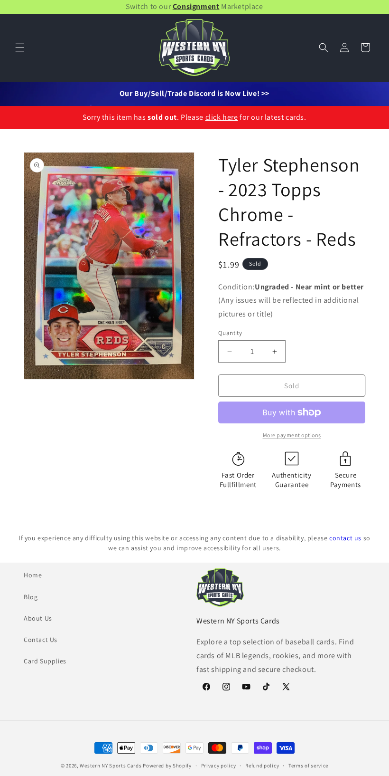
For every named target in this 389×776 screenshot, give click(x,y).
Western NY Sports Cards (110, 765)
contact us (345, 538)
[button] (19, 47)
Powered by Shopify (167, 765)
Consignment (196, 6)
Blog (30, 597)
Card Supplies (45, 661)
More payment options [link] (292, 435)
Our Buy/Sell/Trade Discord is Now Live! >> (194, 93)
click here (221, 117)
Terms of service (308, 765)
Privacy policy (218, 765)
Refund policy (262, 765)
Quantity (230, 333)
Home (33, 575)
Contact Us (40, 639)
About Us (38, 618)
